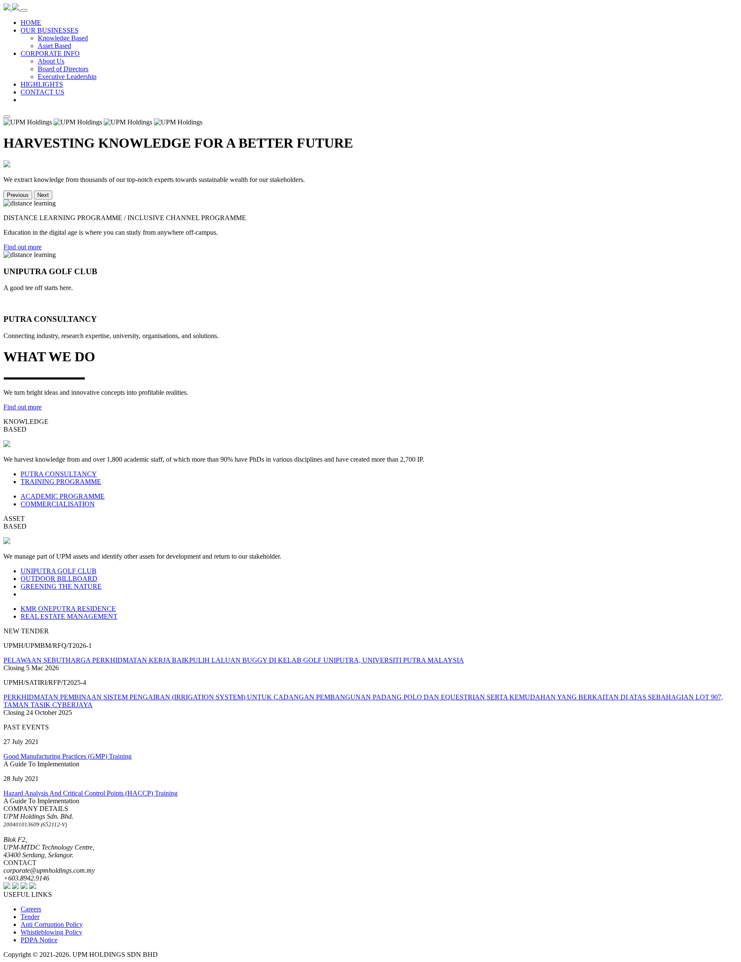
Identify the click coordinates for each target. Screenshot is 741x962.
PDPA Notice (39, 940)
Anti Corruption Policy (52, 924)
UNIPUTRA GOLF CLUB (58, 571)
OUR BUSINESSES (49, 30)
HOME (31, 22)
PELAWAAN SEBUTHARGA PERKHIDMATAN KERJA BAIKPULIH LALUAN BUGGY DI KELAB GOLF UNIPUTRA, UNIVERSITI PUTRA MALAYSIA (233, 660)
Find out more (22, 247)
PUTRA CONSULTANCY (59, 474)
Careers (31, 909)
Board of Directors (63, 69)
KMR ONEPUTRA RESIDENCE (68, 608)
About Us (51, 61)
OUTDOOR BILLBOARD (59, 578)
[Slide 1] (6, 116)
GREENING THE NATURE (61, 586)
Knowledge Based (63, 38)
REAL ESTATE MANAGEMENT (69, 616)
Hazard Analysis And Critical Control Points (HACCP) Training (90, 793)
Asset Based (54, 45)
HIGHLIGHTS (42, 84)
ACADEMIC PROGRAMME (63, 496)
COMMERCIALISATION (58, 504)
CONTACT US (42, 92)
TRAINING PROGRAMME (61, 481)
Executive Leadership (67, 76)
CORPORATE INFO (50, 53)
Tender (30, 916)
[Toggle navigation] (24, 10)
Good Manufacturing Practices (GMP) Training (67, 756)
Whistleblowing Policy (51, 932)
